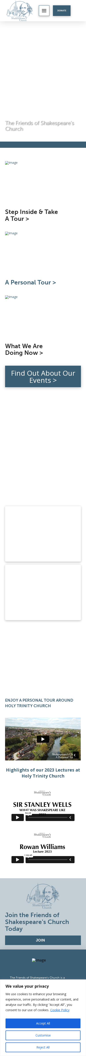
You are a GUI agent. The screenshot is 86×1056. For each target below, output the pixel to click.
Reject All (43, 1047)
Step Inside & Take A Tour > (31, 215)
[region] (43, 1017)
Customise (43, 1035)
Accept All (43, 1023)
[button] (44, 10)
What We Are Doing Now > (24, 349)
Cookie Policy (59, 1010)
